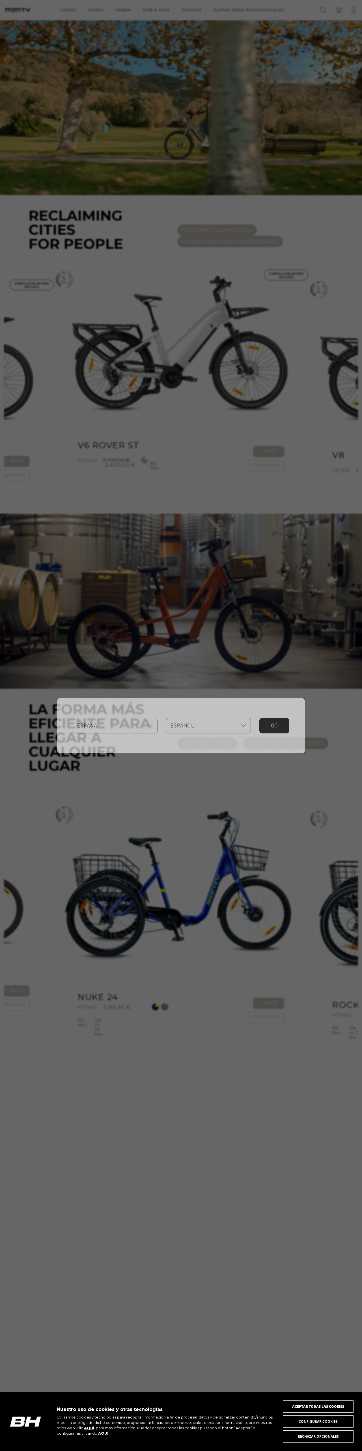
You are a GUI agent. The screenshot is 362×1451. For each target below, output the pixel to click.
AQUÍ (89, 1428)
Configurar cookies (318, 1421)
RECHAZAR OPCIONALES (318, 1436)
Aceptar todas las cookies (318, 1406)
